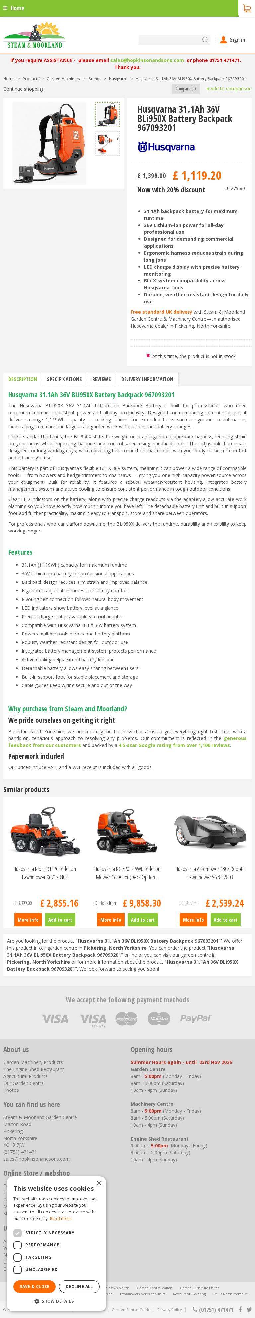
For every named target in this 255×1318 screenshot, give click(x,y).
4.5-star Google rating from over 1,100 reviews (174, 745)
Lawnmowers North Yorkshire (142, 1294)
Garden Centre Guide (131, 1309)
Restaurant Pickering (189, 1294)
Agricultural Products (25, 1076)
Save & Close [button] (34, 1286)
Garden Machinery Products (33, 1062)
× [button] (98, 1183)
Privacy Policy (169, 1309)
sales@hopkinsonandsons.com (147, 60)
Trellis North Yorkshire (230, 1294)
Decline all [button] (79, 1286)
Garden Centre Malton (154, 1288)
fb (240, 1309)
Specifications (64, 379)
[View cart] (246, 7)
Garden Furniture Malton (200, 1288)
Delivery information (147, 379)
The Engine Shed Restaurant (33, 1069)
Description (22, 379)
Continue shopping (23, 89)
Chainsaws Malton (115, 1288)
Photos (11, 1090)
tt (249, 1309)
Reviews (101, 379)
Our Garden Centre (23, 1083)
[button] (56, 1301)
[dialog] (56, 1243)
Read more (61, 1218)
